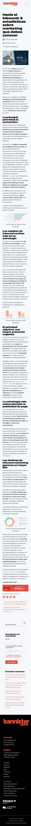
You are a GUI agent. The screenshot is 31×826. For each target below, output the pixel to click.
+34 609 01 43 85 (9, 757)
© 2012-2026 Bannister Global (16, 823)
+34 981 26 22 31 (9, 745)
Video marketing (9, 793)
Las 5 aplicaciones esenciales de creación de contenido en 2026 (15, 677)
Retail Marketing (9, 786)
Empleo (6, 774)
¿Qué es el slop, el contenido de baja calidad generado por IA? (15, 705)
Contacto (7, 772)
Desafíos (7, 776)
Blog (5, 769)
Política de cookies (16, 821)
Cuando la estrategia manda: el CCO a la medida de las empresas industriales (15, 685)
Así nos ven (7, 781)
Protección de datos (16, 818)
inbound (5, 113)
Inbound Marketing (10, 791)
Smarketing (12, 176)
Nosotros (7, 767)
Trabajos (7, 762)
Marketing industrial (10, 784)
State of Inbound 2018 (10, 572)
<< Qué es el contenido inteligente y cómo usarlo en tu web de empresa (14, 603)
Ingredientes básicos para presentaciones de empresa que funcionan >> (14, 609)
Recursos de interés (10, 795)
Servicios (7, 765)
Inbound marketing (11, 47)
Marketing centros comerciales (14, 788)
